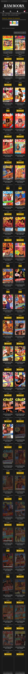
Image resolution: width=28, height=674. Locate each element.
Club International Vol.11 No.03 (20, 286)
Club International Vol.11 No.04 (8, 311)
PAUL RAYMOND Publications (8, 55)
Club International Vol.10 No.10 (20, 208)
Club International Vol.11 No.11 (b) (20, 415)
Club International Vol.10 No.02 (8, 104)
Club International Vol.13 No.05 (8, 648)
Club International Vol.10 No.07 (8, 182)
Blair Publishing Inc (8, 81)
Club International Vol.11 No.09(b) (8, 389)
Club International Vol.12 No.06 (8, 518)
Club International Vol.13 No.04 (20, 622)
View (20, 84)
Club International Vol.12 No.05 (20, 493)
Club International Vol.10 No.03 (20, 104)
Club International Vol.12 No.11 (20, 570)
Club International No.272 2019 (8, 78)
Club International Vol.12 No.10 (8, 570)
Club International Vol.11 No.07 (20, 337)
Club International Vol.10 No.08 (20, 182)
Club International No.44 (20, 78)
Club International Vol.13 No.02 (20, 596)
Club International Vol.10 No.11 (8, 234)
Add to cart (8, 58)
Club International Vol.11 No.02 (8, 286)
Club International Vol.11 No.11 (8, 415)
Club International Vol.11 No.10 (20, 389)
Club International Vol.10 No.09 (8, 208)
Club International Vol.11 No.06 (8, 337)
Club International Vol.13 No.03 (8, 622)
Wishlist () (25, 1)
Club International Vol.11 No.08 (8, 363)
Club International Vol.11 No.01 (20, 260)
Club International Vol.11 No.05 (20, 311)
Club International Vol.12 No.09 (20, 544)
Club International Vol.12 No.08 (8, 544)
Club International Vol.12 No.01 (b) (8, 467)
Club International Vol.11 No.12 (8, 441)
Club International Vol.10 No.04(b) (20, 130)
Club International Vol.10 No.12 (8, 260)
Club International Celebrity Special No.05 (20, 53)
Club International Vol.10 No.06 (20, 156)
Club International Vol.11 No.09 (20, 363)
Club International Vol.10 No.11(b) (20, 234)
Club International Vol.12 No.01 (20, 441)
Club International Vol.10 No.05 (8, 156)
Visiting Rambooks (4, 1)
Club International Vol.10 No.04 (8, 130)
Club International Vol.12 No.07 (20, 518)
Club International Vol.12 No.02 (20, 467)
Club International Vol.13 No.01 (8, 596)
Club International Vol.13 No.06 (20, 648)
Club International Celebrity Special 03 (8, 53)
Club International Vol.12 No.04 (8, 493)
